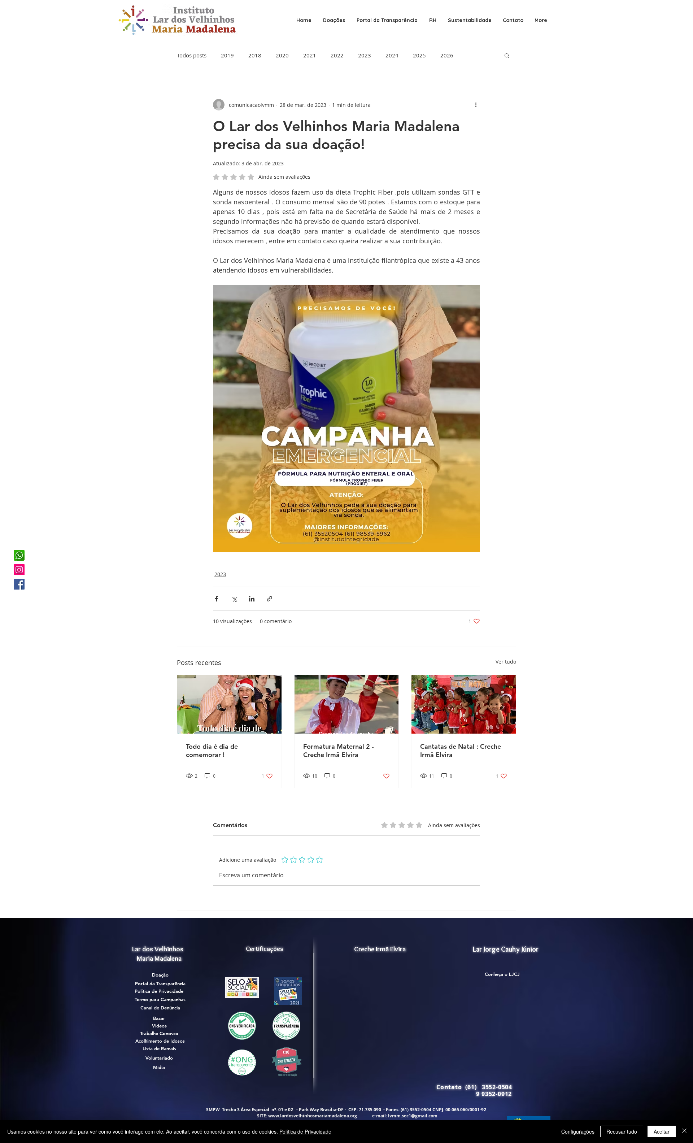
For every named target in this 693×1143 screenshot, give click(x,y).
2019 (227, 55)
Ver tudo (506, 661)
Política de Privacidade (305, 1131)
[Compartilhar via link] (269, 598)
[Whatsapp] (19, 555)
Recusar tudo (621, 1131)
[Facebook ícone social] (19, 584)
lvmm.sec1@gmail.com (412, 1116)
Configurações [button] (577, 1131)
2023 (364, 55)
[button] (387, 20)
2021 (309, 55)
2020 (282, 55)
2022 (337, 55)
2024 (391, 55)
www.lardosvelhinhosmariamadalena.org (312, 1116)
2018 (254, 55)
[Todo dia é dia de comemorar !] (229, 704)
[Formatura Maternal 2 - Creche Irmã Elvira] (347, 704)
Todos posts (191, 55)
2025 (419, 55)
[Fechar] (684, 1131)
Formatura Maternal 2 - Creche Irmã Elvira (338, 750)
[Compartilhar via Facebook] (216, 598)
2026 (446, 55)
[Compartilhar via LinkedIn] (251, 598)
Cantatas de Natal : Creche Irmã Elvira (460, 750)
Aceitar (662, 1131)
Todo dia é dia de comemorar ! (212, 750)
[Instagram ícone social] (19, 569)
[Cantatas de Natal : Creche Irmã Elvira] (463, 704)
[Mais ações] (475, 104)
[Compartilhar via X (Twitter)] (234, 598)
